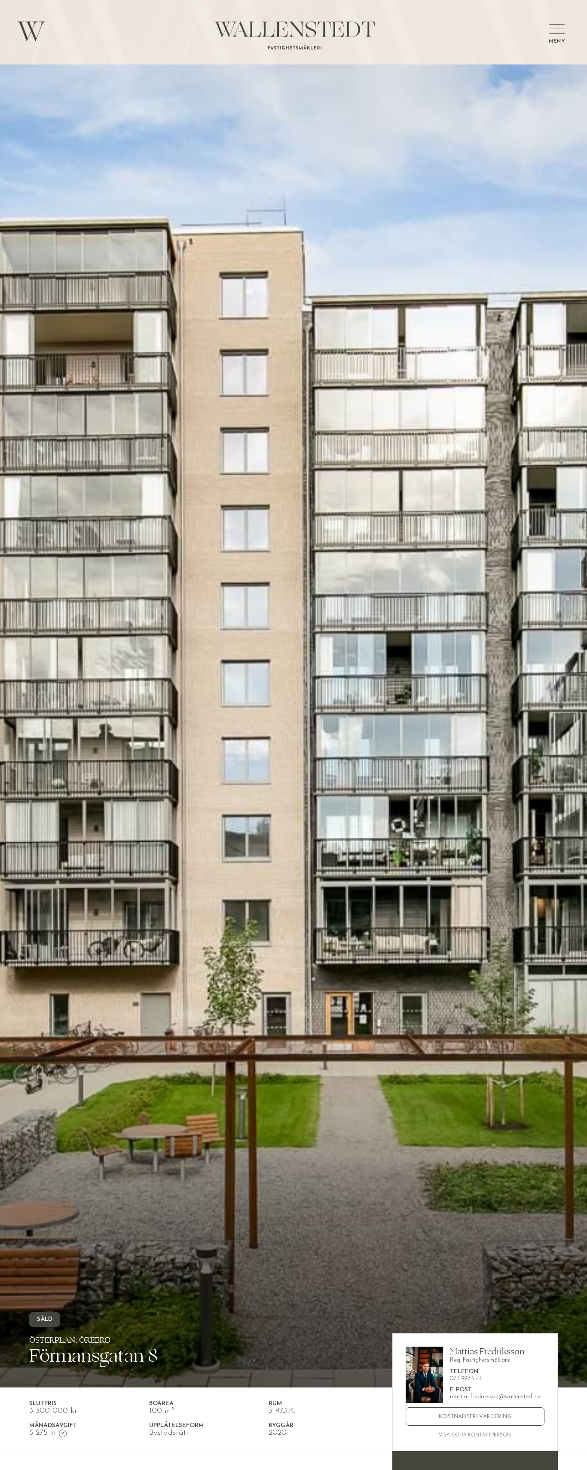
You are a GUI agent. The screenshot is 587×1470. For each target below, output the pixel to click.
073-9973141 (465, 1378)
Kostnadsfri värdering (475, 1416)
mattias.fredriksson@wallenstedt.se (495, 1396)
